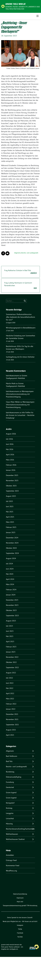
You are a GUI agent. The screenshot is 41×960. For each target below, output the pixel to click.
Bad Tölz (9, 761)
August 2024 (11, 558)
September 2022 (12, 667)
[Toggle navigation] (37, 16)
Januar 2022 (10, 709)
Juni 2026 (9, 444)
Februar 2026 (11, 465)
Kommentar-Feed (12, 865)
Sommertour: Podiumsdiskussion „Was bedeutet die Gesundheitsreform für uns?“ (20, 317)
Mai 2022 (9, 688)
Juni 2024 (9, 569)
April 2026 (10, 454)
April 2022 (10, 693)
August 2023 (11, 621)
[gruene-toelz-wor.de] (3, 6)
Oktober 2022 (11, 662)
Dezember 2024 (12, 537)
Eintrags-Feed (11, 860)
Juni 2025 (9, 506)
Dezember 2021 (12, 714)
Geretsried (10, 787)
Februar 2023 (11, 647)
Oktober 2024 (11, 548)
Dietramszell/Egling (13, 777)
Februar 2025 (11, 527)
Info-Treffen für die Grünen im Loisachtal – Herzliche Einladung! (20, 415)
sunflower (16, 947)
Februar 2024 (11, 589)
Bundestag (10, 772)
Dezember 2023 (12, 600)
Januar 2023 (10, 652)
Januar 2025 (10, 532)
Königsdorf (10, 803)
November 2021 (12, 719)
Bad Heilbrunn (11, 756)
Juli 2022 (9, 678)
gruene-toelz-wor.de (15, 4)
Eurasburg (10, 782)
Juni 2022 (9, 683)
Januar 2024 (10, 595)
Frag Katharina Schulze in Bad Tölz (20, 271)
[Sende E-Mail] (7, 253)
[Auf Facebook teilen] (3, 253)
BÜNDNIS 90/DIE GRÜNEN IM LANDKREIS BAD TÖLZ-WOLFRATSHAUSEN (22, 8)
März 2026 (10, 460)
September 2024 (12, 553)
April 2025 (10, 517)
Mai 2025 (9, 512)
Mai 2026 (9, 449)
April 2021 (10, 735)
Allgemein (17, 253)
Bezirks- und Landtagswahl (29, 253)
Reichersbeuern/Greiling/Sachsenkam (20, 829)
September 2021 (12, 724)
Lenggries (9, 813)
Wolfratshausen (12, 834)
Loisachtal (10, 818)
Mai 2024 (9, 574)
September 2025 (12, 491)
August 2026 (11, 434)
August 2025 (11, 496)
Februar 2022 (11, 704)
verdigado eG (13, 949)
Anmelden (10, 855)
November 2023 (12, 605)
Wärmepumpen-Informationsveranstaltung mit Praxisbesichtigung (20, 394)
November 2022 (12, 657)
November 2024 (12, 543)
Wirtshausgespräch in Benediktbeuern (20, 328)
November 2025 (12, 480)
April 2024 (10, 579)
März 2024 (10, 584)
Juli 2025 (9, 501)
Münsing (9, 823)
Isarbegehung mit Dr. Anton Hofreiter (20, 357)
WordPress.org (11, 871)
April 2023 (10, 641)
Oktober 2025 (11, 486)
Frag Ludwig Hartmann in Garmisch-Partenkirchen (20, 285)
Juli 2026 (9, 439)
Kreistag (9, 808)
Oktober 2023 (11, 610)
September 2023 (12, 615)
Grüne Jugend (11, 792)
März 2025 (10, 522)
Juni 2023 (9, 631)
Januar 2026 (10, 470)
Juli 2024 (9, 563)
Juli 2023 (9, 626)
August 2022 (11, 672)
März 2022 (10, 698)
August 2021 (11, 730)
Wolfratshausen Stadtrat (15, 839)
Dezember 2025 (12, 475)
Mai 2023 (9, 636)
